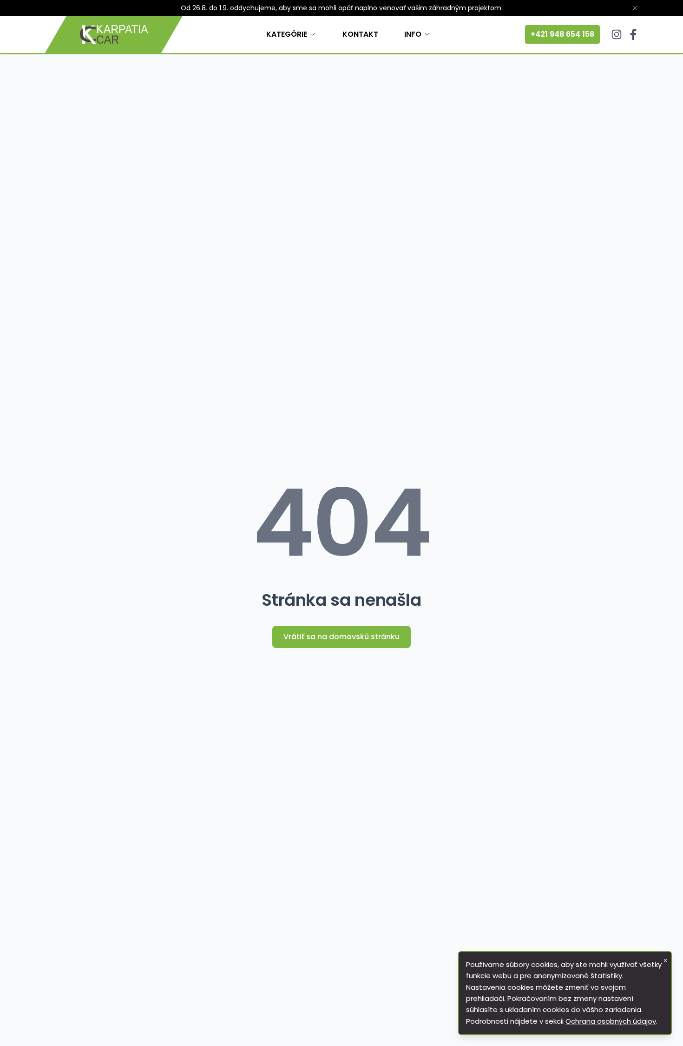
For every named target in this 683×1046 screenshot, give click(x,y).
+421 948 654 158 (562, 34)
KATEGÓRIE (286, 34)
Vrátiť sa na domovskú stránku (341, 636)
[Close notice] (635, 8)
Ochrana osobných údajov (610, 1021)
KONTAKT (360, 34)
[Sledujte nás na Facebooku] (633, 34)
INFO (412, 34)
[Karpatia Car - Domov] (114, 34)
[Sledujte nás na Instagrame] (616, 34)
